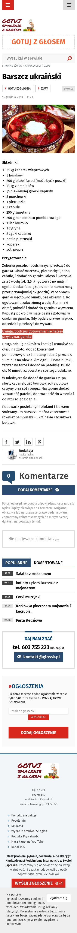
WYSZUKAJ (38, 717)
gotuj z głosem (18, 88)
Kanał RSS (18, 847)
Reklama (17, 826)
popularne (16, 562)
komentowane (48, 562)
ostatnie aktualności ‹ (31, 458)
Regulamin (18, 820)
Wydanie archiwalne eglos (29, 831)
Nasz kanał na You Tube (27, 841)
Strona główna (12, 65)
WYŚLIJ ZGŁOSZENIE (34, 883)
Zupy (47, 65)
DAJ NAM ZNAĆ (38, 638)
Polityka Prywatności (25, 836)
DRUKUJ (69, 89)
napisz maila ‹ (26, 454)
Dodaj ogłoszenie (38, 732)
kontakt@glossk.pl (41, 656)
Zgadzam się (60, 898)
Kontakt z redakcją (24, 815)
